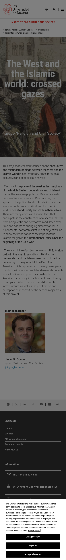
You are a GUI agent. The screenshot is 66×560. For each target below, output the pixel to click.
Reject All (33, 545)
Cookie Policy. (34, 530)
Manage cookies (33, 536)
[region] (33, 529)
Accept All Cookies (33, 554)
